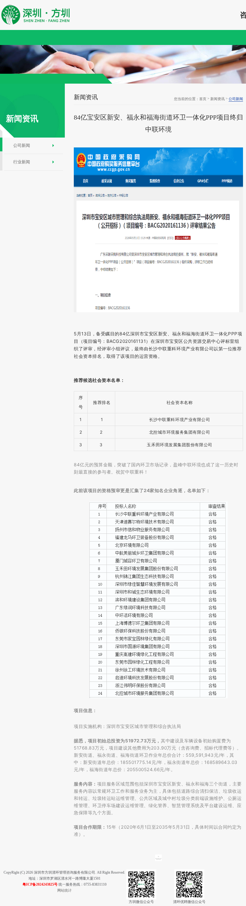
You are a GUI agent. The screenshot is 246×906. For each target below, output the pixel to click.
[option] (123, 64)
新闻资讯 (217, 99)
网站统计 (64, 890)
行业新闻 (21, 162)
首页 (202, 99)
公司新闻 (21, 145)
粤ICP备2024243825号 (40, 884)
